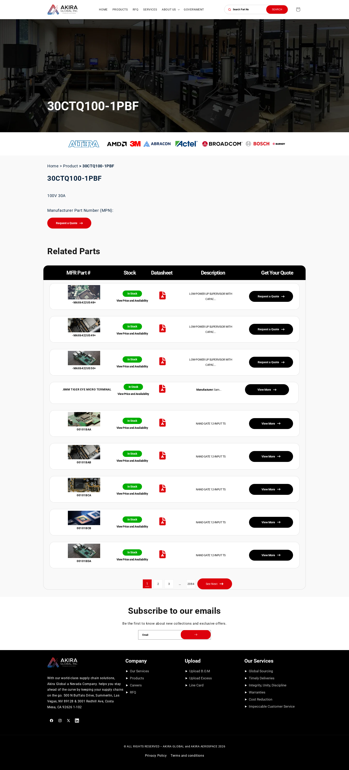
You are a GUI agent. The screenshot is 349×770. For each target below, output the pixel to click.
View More (268, 423)
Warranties (257, 692)
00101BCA (84, 495)
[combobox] (256, 9)
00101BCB (84, 528)
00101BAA (84, 429)
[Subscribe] (196, 634)
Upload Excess (200, 678)
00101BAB (84, 462)
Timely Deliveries (261, 678)
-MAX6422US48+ (84, 302)
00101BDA (84, 561)
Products (137, 678)
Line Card (196, 685)
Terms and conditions (187, 755)
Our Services (139, 671)
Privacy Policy (156, 755)
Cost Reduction (260, 699)
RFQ (133, 692)
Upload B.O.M (199, 671)
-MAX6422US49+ (84, 335)
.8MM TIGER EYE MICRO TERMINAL (86, 389)
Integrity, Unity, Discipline (267, 685)
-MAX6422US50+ (84, 368)
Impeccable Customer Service (272, 706)
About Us (169, 9)
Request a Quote (66, 223)
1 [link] (147, 584)
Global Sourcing (261, 671)
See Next (212, 583)
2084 (190, 583)
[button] (170, 9)
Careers (136, 685)
